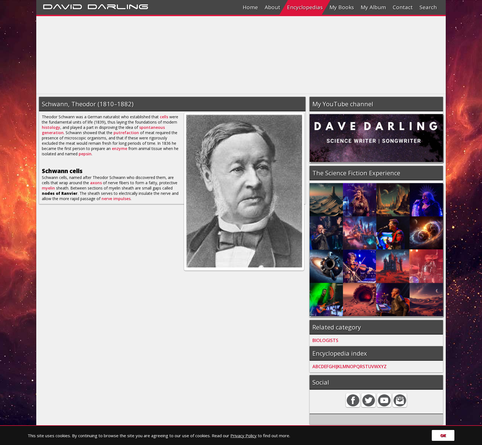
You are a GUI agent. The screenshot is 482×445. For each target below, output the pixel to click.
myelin (48, 188)
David (63, 6)
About (272, 7)
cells (164, 116)
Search (428, 7)
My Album (373, 7)
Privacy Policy (243, 435)
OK (443, 435)
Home (250, 7)
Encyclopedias (305, 7)
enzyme (119, 148)
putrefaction (126, 132)
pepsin (85, 153)
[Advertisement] (203, 55)
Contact (403, 7)
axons (96, 182)
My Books (341, 7)
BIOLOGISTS (325, 340)
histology (51, 127)
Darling (118, 6)
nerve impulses (116, 198)
